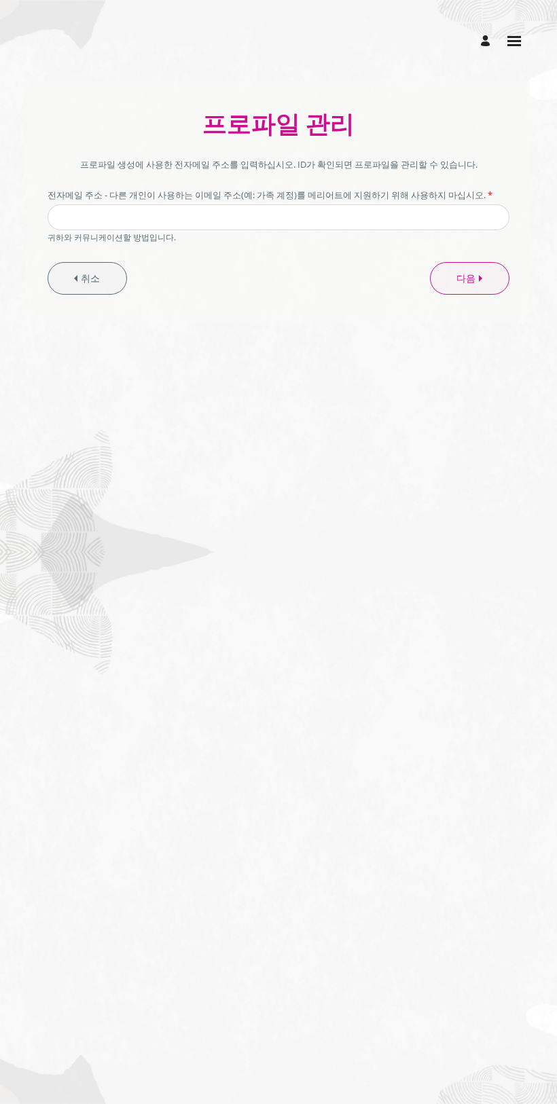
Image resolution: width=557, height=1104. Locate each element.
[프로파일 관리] (487, 41)
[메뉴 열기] (514, 41)
